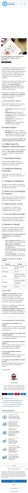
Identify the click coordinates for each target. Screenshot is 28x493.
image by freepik (6, 369)
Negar (14, 484)
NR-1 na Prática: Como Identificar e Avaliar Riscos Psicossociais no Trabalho (14, 417)
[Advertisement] (14, 22)
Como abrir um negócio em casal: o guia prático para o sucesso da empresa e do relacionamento (14, 433)
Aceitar (14, 481)
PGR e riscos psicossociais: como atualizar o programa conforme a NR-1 (13, 441)
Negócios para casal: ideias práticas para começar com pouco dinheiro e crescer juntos (14, 424)
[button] (26, 469)
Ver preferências (14, 488)
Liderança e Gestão (6, 62)
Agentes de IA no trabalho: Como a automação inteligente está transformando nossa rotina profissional (14, 450)
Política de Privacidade (14, 491)
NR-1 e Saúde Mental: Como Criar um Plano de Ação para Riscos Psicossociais (13, 458)
